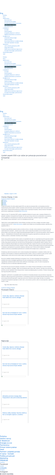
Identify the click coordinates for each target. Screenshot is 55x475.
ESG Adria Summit (8, 26)
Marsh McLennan (14, 284)
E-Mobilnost (6, 28)
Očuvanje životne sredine (10, 21)
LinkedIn (3, 468)
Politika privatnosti (7, 456)
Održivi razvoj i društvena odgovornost (13, 49)
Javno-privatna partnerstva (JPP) (12, 46)
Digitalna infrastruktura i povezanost (12, 34)
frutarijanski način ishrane (15, 316)
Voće (6, 318)
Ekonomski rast (8, 20)
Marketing (4, 458)
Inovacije (6, 29)
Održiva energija (8, 39)
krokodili (5, 416)
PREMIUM (4, 460)
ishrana (24, 316)
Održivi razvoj (6, 18)
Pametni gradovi (8, 31)
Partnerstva (5, 44)
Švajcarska (12, 401)
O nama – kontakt (7, 454)
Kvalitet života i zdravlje (10, 25)
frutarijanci (5, 316)
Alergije (4, 299)
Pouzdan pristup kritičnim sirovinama (12, 23)
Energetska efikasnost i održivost (12, 33)
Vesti (4, 54)
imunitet (11, 299)
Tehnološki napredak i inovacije (11, 42)
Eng (1, 13)
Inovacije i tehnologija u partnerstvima (13, 50)
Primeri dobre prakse (7, 52)
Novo (4, 16)
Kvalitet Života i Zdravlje (11, 292)
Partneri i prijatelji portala (10, 452)
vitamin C (5, 301)
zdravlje (9, 301)
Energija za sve (6, 36)
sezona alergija (19, 299)
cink (8, 299)
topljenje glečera (19, 401)
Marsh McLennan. (23, 211)
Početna (5, 15)
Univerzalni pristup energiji (10, 37)
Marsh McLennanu (18, 224)
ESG (8, 284)
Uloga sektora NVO (8, 47)
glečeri (6, 399)
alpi (3, 399)
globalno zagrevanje (14, 399)
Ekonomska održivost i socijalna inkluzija (13, 41)
